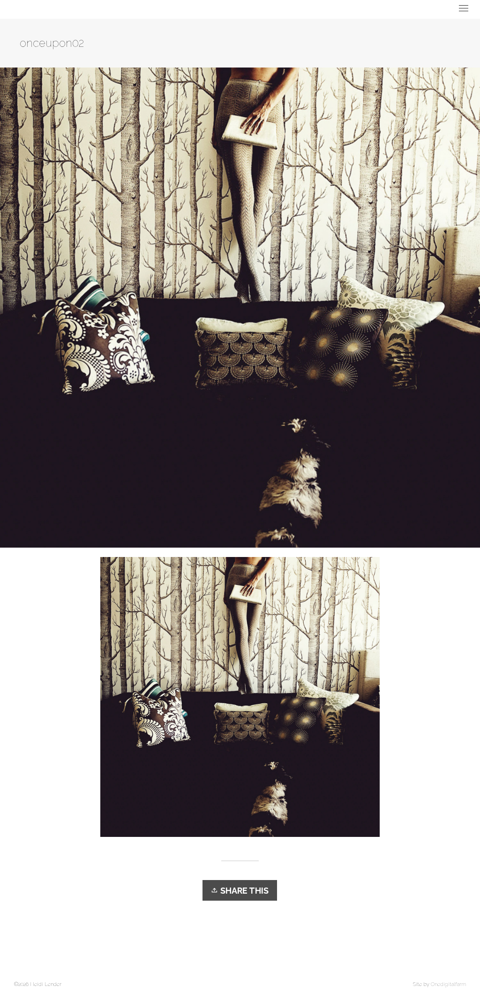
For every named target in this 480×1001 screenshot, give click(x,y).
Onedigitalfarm (448, 984)
